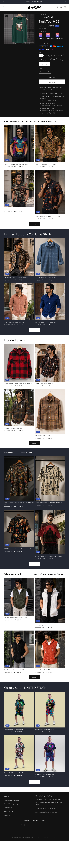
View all (34, 224)
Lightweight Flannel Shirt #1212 (42, 435)
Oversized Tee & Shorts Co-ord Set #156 (13, 772)
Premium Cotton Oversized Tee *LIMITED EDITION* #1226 (49, 502)
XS (41, 55)
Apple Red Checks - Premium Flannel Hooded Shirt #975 (18, 383)
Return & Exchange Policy (11, 804)
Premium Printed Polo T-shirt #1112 (13, 209)
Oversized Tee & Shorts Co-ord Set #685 (44, 774)
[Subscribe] (48, 825)
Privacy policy (45, 837)
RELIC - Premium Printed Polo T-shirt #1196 (45, 164)
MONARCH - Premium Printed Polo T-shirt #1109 (16, 164)
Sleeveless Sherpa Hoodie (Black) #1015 (14, 669)
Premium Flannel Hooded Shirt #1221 (44, 383)
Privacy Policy (8, 807)
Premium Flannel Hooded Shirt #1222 (13, 428)
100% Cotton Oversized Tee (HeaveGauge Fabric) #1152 (48, 556)
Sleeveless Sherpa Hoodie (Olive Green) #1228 (15, 617)
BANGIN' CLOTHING (19, 837)
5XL (60, 59)
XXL (41, 59)
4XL (54, 59)
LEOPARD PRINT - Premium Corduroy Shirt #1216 (16, 277)
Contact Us (7, 815)
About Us (6, 796)
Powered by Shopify (28, 837)
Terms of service (53, 837)
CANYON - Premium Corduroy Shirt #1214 (14, 322)
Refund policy (37, 837)
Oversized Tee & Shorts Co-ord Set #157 (44, 729)
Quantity (41, 68)
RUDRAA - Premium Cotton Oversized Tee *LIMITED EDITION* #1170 (19, 503)
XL (61, 55)
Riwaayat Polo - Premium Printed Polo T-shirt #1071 (47, 216)
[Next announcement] (66, 2)
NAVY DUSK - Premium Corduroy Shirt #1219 (45, 322)
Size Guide (44, 64)
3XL (48, 59)
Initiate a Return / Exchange (11, 800)
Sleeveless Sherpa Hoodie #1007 (42, 625)
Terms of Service (8, 811)
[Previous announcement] (3, 2)
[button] (3, 7)
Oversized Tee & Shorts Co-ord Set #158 (13, 729)
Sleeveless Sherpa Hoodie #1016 (42, 669)
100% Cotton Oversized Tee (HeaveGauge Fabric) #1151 (17, 549)
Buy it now (52, 82)
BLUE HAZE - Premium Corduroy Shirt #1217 (45, 277)
